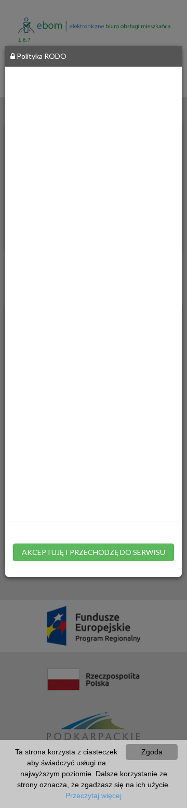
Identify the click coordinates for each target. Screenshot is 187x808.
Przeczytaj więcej (93, 795)
